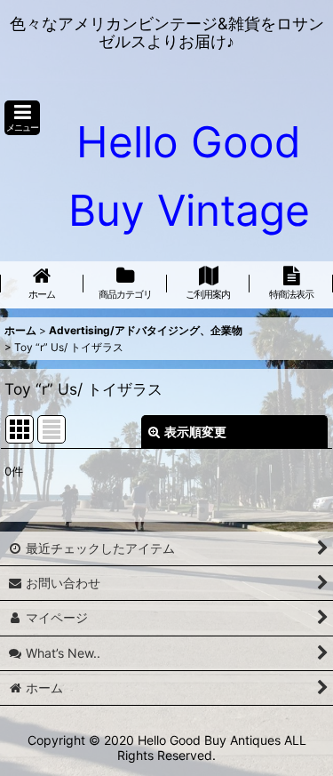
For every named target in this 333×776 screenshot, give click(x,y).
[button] (22, 117)
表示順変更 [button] (195, 431)
